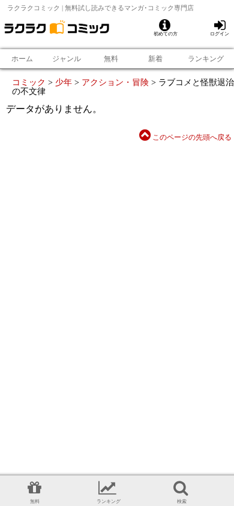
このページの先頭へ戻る (191, 137)
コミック (29, 82)
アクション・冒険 (115, 82)
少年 (63, 82)
